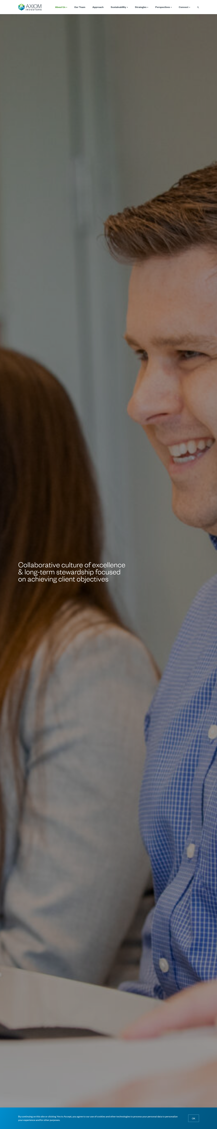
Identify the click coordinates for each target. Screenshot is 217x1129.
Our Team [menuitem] (79, 7)
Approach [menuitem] (98, 7)
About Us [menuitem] (60, 7)
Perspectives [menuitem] (162, 7)
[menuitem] (198, 7)
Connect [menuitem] (183, 7)
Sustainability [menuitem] (118, 7)
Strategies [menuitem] (140, 7)
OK (193, 1118)
